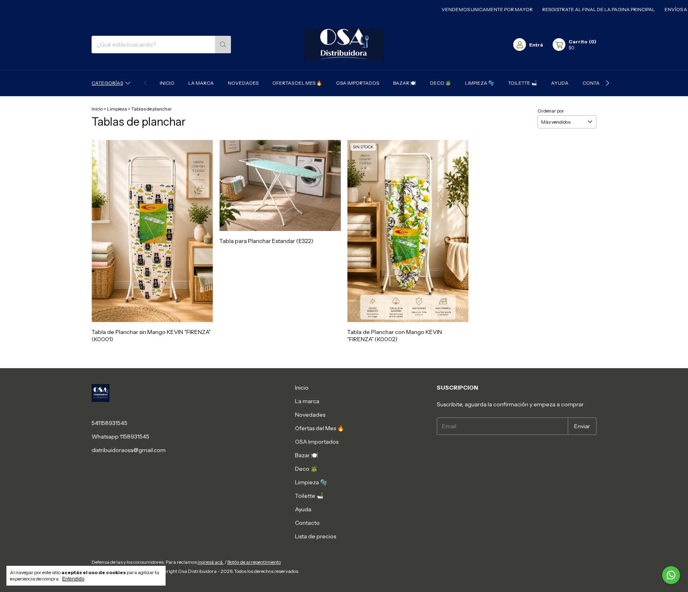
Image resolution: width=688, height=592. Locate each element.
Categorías (107, 83)
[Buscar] (223, 44)
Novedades (243, 83)
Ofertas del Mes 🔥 (297, 83)
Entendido (73, 579)
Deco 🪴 (440, 83)
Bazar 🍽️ (404, 83)
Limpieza (117, 109)
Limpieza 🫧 (479, 83)
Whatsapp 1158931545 (120, 436)
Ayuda (560, 83)
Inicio (167, 83)
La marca (201, 83)
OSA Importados (357, 83)
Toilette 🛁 (522, 83)
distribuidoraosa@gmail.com (129, 450)
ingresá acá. (210, 562)
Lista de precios (315, 536)
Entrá (536, 45)
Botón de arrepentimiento (254, 562)
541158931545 (109, 423)
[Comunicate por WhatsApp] (671, 575)
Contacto (595, 83)
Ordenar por (551, 111)
